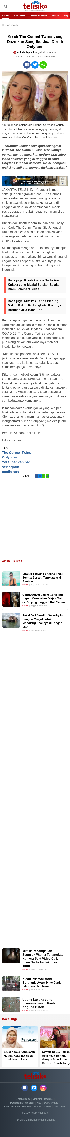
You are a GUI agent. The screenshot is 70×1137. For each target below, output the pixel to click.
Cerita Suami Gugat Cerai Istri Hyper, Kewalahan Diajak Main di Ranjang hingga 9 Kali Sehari (43, 598)
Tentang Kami (22, 1099)
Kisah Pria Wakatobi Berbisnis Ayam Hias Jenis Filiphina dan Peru (42, 982)
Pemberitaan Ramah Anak (36, 1106)
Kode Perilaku (12, 1106)
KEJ (39, 1102)
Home (5, 25)
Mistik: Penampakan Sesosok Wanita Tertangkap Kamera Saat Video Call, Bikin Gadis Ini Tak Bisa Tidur (43, 958)
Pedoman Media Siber (22, 1102)
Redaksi (48, 1099)
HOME (5, 15)
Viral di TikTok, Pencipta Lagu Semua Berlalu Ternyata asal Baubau (42, 577)
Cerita (14, 25)
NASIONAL (19, 15)
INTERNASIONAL (38, 15)
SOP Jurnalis (51, 1102)
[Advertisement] (35, 523)
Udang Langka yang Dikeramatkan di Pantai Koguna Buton (39, 1003)
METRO (55, 15)
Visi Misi (37, 1099)
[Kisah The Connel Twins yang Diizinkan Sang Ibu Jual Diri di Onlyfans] (27, 65)
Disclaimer (60, 1106)
